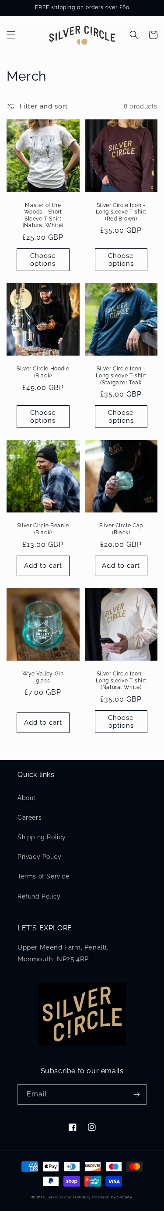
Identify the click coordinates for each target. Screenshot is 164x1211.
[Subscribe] (136, 1094)
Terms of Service (43, 876)
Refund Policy (39, 896)
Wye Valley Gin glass (42, 677)
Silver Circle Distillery (69, 1197)
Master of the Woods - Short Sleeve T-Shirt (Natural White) (43, 215)
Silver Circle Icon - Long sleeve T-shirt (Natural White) (121, 680)
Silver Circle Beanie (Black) (43, 529)
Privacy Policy (39, 856)
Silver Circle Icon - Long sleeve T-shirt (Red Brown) (121, 212)
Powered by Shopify (112, 1197)
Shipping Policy (41, 837)
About (26, 797)
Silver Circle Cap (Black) (121, 529)
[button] (11, 34)
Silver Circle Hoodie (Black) (43, 372)
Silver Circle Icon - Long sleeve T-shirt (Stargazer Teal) (121, 375)
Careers (29, 817)
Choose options (43, 260)
